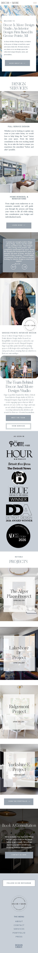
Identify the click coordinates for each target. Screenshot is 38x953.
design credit (19, 946)
